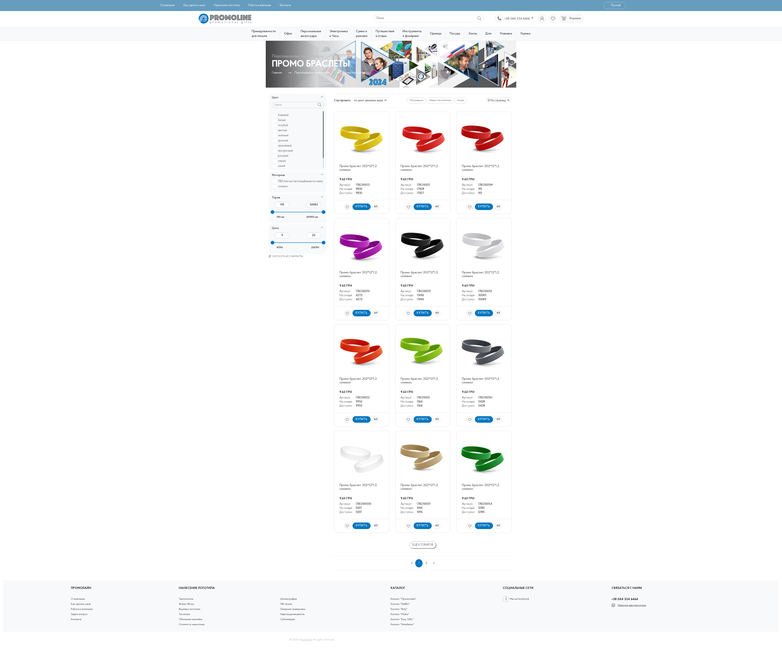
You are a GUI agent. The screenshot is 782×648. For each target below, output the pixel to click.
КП (375, 207)
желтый (282, 130)
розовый (283, 155)
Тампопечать (186, 599)
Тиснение (184, 614)
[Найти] (479, 18)
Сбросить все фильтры (287, 256)
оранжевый (285, 145)
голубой (283, 125)
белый (282, 120)
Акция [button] (460, 100)
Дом (488, 33)
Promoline (306, 639)
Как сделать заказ (194, 5)
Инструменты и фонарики (412, 34)
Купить (362, 206)
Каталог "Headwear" (402, 624)
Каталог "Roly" (399, 609)
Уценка (525, 33)
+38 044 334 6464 (517, 18)
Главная (277, 72)
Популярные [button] (416, 100)
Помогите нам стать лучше (632, 605)
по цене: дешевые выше (369, 100)
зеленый (283, 135)
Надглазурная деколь (292, 614)
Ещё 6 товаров (422, 544)
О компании (167, 5)
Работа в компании (259, 5)
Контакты (285, 5)
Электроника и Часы (338, 34)
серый (282, 161)
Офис (288, 33)
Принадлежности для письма (264, 34)
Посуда (455, 33)
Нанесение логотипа (227, 5)
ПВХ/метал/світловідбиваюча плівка (300, 181)
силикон (283, 186)
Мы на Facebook (519, 599)
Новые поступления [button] (440, 100)
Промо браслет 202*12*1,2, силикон (358, 168)
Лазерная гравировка (292, 609)
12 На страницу (497, 100)
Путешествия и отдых (385, 34)
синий (281, 166)
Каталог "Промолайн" (403, 599)
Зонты (472, 33)
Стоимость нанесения (191, 624)
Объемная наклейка (190, 619)
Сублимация (287, 619)
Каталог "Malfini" (400, 604)
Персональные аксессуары (311, 34)
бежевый (283, 115)
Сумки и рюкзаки (361, 34)
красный (283, 140)
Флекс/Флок (186, 604)
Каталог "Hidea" (400, 614)
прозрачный (285, 150)
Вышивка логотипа (189, 609)
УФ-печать (286, 604)
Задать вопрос (79, 614)
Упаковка (506, 33)
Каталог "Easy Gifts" (402, 619)
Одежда (435, 33)
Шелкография (288, 599)
